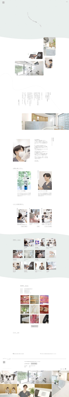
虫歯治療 (22, 226)
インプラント (46, 226)
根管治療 (26, 226)
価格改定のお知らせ (27, 290)
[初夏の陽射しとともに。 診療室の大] (24, 309)
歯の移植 (50, 226)
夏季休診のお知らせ (27, 291)
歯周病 (38, 226)
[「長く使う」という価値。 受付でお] (34, 299)
